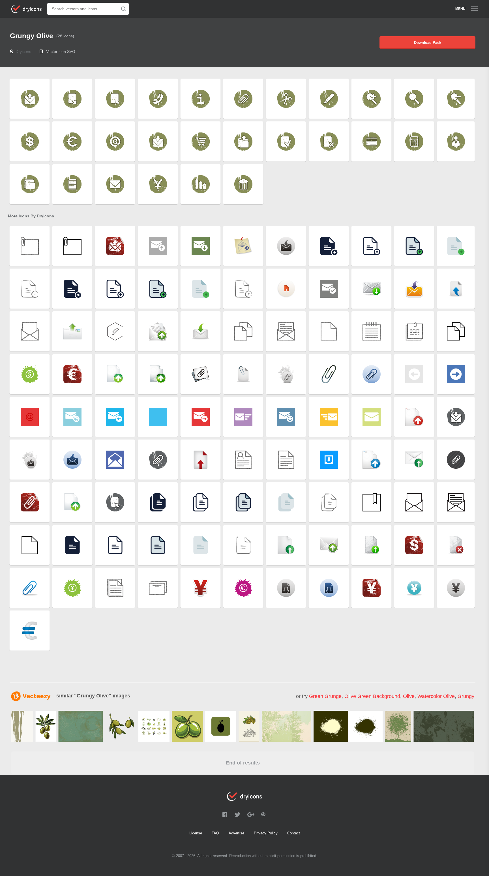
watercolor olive (436, 696)
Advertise (236, 833)
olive (409, 696)
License (195, 833)
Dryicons (23, 51)
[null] (22, 726)
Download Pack (427, 42)
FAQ (215, 833)
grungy (466, 696)
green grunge (325, 696)
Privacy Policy (266, 833)
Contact (293, 833)
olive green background (372, 696)
